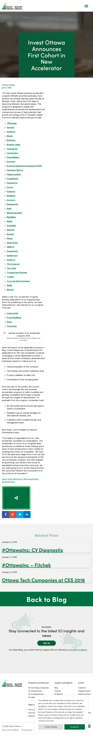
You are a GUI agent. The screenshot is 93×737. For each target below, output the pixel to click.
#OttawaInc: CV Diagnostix (32, 549)
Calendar (82, 688)
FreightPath (12, 178)
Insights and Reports (63, 682)
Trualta (10, 277)
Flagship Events (84, 691)
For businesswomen (35, 694)
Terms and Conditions (77, 650)
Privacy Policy (27, 730)
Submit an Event (84, 694)
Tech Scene (32, 713)
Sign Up (46, 643)
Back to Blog (46, 599)
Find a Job (32, 709)
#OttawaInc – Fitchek (26, 564)
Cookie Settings (50, 727)
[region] (61, 713)
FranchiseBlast (14, 317)
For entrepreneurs (35, 691)
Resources (32, 716)
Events (81, 682)
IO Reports (58, 694)
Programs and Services (38, 682)
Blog (13, 84)
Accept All (75, 727)
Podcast (57, 691)
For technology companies (38, 688)
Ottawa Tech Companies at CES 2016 (43, 579)
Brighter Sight (13, 144)
